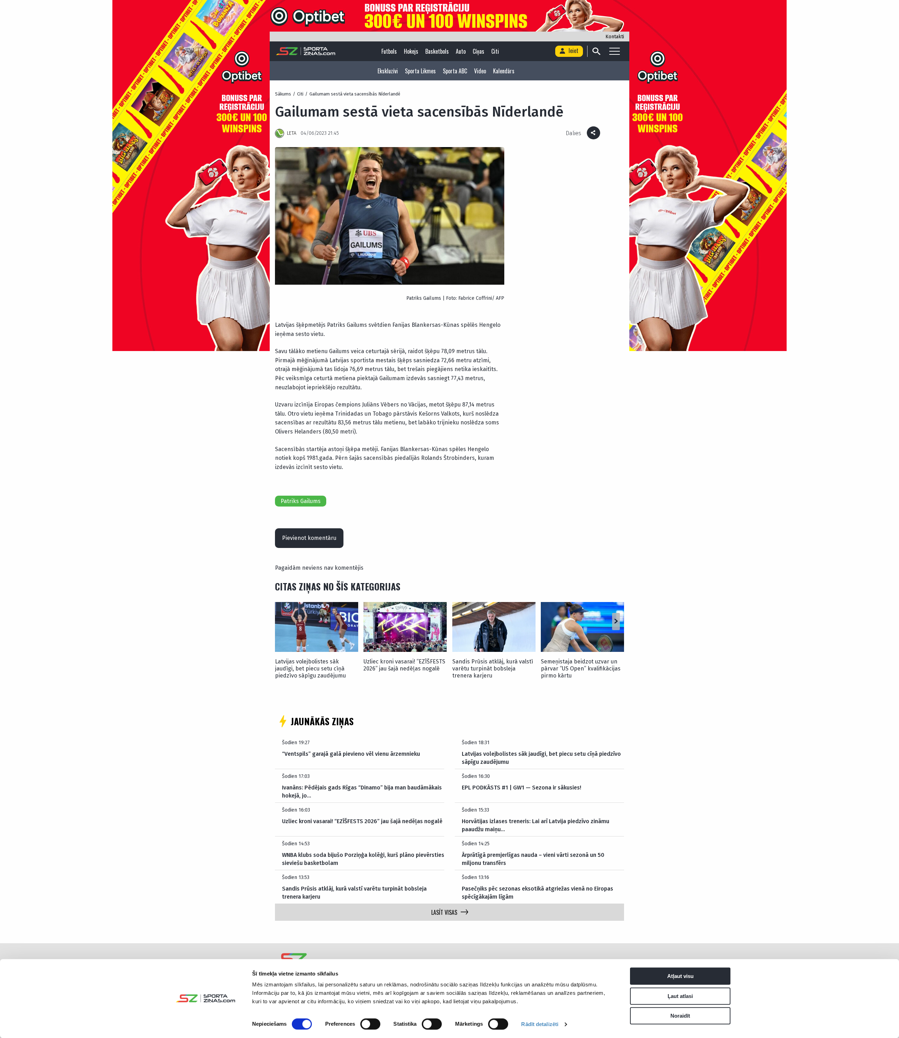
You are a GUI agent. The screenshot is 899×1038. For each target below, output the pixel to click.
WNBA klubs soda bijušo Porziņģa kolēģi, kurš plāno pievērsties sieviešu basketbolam (363, 859)
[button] (616, 621)
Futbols (389, 51)
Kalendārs (503, 71)
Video (480, 71)
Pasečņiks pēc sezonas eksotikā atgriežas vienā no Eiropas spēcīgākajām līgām (537, 892)
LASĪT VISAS (444, 912)
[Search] (596, 51)
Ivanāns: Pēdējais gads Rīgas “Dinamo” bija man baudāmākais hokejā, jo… (362, 791)
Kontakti (614, 37)
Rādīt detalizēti (539, 1024)
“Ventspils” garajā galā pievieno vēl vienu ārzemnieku (351, 754)
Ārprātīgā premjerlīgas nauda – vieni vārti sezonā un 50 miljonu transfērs (533, 859)
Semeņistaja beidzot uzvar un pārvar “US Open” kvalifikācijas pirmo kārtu (581, 668)
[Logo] (305, 51)
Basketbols (437, 51)
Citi (495, 51)
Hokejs (411, 51)
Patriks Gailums (301, 501)
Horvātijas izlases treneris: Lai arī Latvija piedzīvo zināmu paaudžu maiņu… (535, 825)
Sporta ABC (455, 71)
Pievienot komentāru (309, 538)
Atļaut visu (680, 976)
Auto (461, 51)
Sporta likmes (420, 71)
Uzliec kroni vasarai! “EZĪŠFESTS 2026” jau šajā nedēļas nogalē (404, 665)
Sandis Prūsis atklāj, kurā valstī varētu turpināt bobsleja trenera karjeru (492, 668)
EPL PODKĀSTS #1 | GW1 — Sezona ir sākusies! (521, 787)
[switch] (370, 1024)
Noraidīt (680, 1016)
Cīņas (478, 51)
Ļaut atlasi (680, 996)
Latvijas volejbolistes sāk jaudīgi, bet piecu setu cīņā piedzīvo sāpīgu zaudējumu (310, 668)
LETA (291, 133)
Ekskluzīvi (388, 71)
